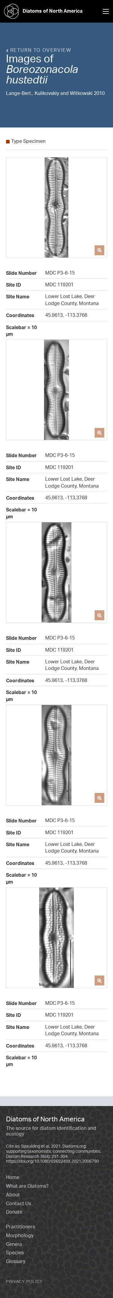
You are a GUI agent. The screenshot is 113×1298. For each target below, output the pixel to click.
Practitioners (20, 1227)
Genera (14, 1244)
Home (12, 1177)
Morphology (19, 1235)
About (13, 1195)
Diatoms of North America (53, 11)
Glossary (15, 1261)
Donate (14, 1212)
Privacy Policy (24, 1281)
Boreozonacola (42, 69)
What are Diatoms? (27, 1186)
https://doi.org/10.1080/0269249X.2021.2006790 (52, 1161)
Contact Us (18, 1203)
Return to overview (39, 50)
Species (15, 1252)
